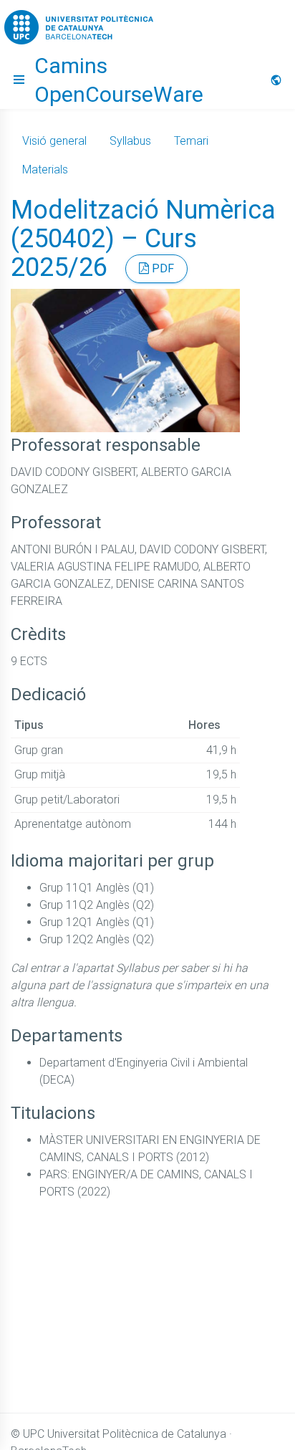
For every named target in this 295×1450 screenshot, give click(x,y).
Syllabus (130, 141)
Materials (45, 169)
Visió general (54, 141)
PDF (161, 268)
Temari (191, 141)
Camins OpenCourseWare (118, 80)
